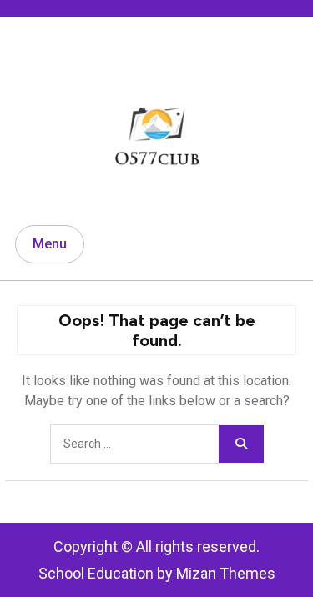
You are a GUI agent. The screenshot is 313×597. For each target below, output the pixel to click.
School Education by (156, 573)
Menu (50, 244)
